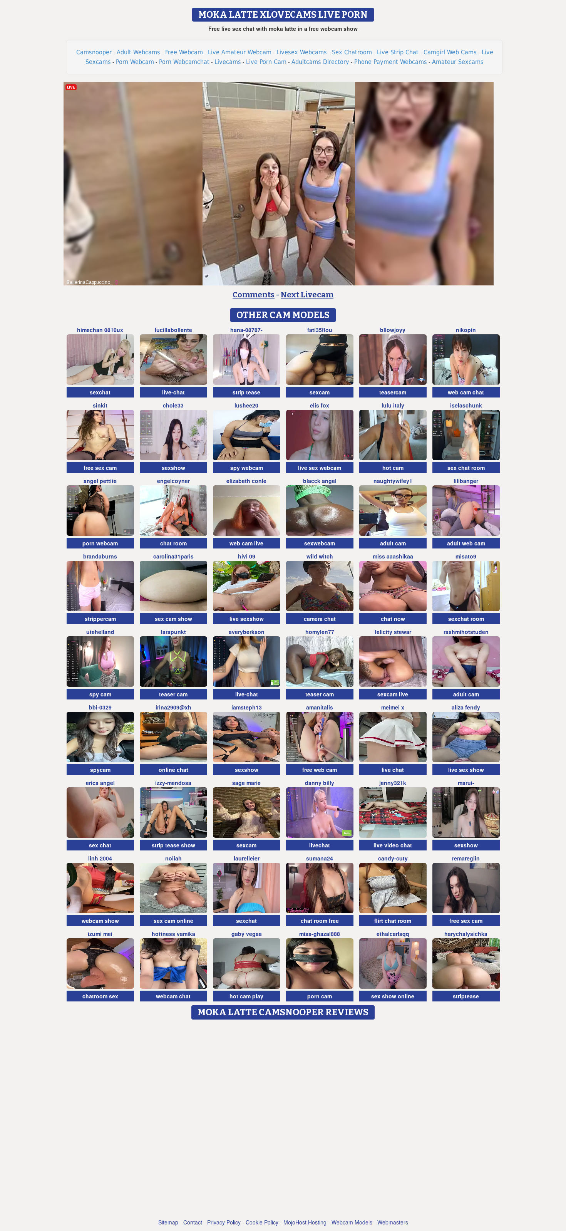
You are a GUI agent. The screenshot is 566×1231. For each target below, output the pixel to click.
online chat (173, 769)
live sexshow (246, 618)
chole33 (173, 405)
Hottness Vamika (173, 934)
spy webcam (246, 467)
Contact (192, 1222)
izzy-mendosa (173, 783)
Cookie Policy (262, 1222)
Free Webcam (184, 52)
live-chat (173, 392)
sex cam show (173, 618)
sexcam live (392, 694)
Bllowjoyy (392, 330)
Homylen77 (319, 632)
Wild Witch (319, 556)
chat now (393, 618)
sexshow (173, 467)
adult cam (393, 543)
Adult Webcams (138, 52)
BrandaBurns (100, 556)
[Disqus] (283, 1119)
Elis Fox (319, 405)
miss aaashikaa (393, 556)
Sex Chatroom (352, 52)
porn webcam (100, 543)
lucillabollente (173, 330)
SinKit (100, 405)
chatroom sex (100, 996)
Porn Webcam (135, 61)
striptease (466, 996)
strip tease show (173, 845)
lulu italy (393, 405)
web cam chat (466, 392)
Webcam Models (352, 1222)
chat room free (320, 920)
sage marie (246, 783)
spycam (100, 769)
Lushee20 (246, 405)
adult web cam (466, 543)
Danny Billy (319, 783)
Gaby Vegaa (246, 934)
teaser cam (173, 694)
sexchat (100, 392)
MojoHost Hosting (305, 1222)
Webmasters (392, 1222)
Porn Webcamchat (184, 61)
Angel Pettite (100, 481)
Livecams (227, 61)
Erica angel (100, 783)
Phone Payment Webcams (390, 61)
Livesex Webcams (301, 52)
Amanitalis (319, 707)
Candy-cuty (393, 858)
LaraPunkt (173, 632)
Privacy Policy (224, 1222)
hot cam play (246, 996)
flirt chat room (392, 920)
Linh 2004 (100, 858)
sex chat (100, 845)
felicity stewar (393, 632)
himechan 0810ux (100, 330)
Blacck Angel (320, 481)
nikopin (466, 330)
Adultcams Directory (320, 61)
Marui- (466, 783)
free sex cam (100, 467)
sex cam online (173, 920)
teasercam (392, 392)
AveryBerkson (247, 632)
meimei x (392, 707)
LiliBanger (466, 481)
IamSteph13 (246, 707)
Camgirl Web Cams (450, 52)
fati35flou (319, 330)
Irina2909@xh (173, 707)
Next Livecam (307, 294)
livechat (319, 845)
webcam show (100, 920)
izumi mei (100, 934)
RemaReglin (466, 858)
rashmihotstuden (466, 632)
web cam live (246, 543)
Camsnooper (94, 52)
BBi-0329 (100, 707)
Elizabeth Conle (246, 481)
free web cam (319, 769)
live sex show (466, 769)
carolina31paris (173, 556)
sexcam (320, 392)
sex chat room (466, 467)
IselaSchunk (466, 405)
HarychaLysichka (465, 934)
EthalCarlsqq (393, 934)
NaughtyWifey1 (392, 481)
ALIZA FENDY (466, 707)
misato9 (465, 556)
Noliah (173, 858)
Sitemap (168, 1222)
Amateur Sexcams (458, 61)
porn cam (319, 996)
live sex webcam (319, 467)
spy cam (100, 694)
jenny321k (392, 783)
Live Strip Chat (398, 52)
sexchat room (466, 618)
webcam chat (173, 996)
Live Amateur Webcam (239, 52)
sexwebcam (319, 543)
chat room (173, 543)
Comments (254, 294)
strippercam (100, 618)
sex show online (392, 996)
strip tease (246, 392)
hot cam (393, 467)
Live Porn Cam (266, 61)
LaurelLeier (247, 858)
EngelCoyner (173, 481)
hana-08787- (246, 330)
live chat (393, 769)
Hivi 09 (246, 556)
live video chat (392, 845)
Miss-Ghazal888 (319, 934)
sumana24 (319, 858)
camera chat (320, 618)
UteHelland (100, 632)
